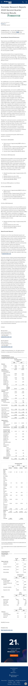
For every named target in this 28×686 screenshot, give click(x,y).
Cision (16, 684)
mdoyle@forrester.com (6, 337)
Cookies (18, 682)
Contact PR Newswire (14, 668)
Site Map (10, 682)
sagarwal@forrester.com (6, 347)
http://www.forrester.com (7, 630)
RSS (14, 682)
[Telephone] (23, 2)
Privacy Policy (11, 680)
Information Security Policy (20, 680)
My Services (13, 672)
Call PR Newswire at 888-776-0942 (14, 676)
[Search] (26, 2)
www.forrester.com (6, 254)
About (14, 671)
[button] (14, 15)
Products (13, 669)
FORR (17, 32)
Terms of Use (4, 680)
